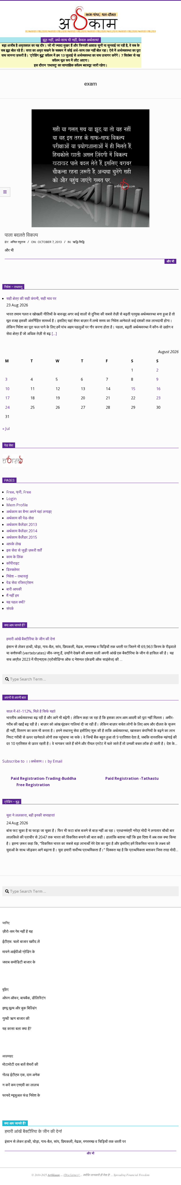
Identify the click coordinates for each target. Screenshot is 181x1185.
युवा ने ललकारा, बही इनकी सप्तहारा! (30, 815)
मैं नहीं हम (12, 595)
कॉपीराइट (12, 563)
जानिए (5, 923)
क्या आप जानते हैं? (14, 625)
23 (158, 398)
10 (7, 388)
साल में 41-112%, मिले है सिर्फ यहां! (30, 711)
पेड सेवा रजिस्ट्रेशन (19, 582)
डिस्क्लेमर (13, 569)
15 (133, 388)
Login (11, 498)
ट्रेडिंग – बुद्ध (11, 802)
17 (7, 398)
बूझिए (5, 989)
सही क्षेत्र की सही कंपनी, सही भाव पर (31, 298)
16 (158, 388)
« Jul (6, 428)
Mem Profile (17, 505)
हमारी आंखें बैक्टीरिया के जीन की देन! (30, 638)
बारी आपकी (14, 589)
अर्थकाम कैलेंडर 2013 (21, 524)
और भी (170, 261)
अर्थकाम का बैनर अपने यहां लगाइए (29, 511)
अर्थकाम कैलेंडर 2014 (21, 530)
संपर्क (10, 608)
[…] (54, 333)
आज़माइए (7, 1056)
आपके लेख (13, 543)
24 (7, 407)
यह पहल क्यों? (15, 602)
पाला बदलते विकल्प (21, 235)
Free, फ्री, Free (18, 492)
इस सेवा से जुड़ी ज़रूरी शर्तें (24, 550)
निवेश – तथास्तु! (17, 576)
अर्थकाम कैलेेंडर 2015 (21, 537)
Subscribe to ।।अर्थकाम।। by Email (32, 761)
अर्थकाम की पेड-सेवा (20, 517)
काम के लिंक (14, 556)
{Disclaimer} (71, 1175)
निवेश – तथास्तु (13, 287)
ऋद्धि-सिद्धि (78, 242)
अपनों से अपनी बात (15, 697)
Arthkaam (54, 1175)
